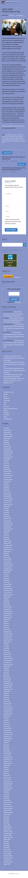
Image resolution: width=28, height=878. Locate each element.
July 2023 (6, 483)
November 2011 (8, 759)
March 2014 (7, 701)
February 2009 (7, 827)
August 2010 (7, 790)
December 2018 (8, 588)
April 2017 (6, 627)
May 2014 (6, 697)
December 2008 (8, 831)
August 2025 (7, 438)
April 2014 (6, 699)
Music (5, 402)
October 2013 (7, 712)
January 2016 (7, 656)
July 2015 (6, 668)
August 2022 (7, 506)
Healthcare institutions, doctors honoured (13, 126)
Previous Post (7, 152)
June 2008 (6, 843)
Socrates (17, 873)
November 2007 (8, 858)
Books (5, 396)
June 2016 (6, 646)
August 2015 (7, 666)
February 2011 (7, 777)
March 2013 (7, 726)
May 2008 (6, 845)
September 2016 (8, 640)
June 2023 (6, 485)
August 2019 (7, 572)
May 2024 (6, 465)
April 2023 (6, 490)
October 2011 (7, 761)
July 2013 (6, 718)
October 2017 (7, 615)
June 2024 (6, 463)
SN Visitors (7, 414)
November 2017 (8, 613)
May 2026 (6, 428)
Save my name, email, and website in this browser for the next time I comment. (13, 221)
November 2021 (8, 525)
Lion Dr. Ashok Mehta (14, 138)
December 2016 (8, 633)
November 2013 (8, 710)
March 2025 (7, 444)
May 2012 (6, 747)
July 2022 (6, 508)
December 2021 (8, 522)
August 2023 (7, 481)
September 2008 (8, 837)
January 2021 (7, 543)
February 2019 (7, 584)
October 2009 (7, 810)
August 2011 (7, 765)
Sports (5, 417)
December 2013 (8, 707)
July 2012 (6, 742)
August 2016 (7, 642)
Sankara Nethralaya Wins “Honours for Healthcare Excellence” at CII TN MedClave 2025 (14, 380)
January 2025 (7, 448)
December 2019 (8, 564)
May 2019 (6, 578)
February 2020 (7, 559)
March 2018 (7, 605)
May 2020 (6, 555)
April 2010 (6, 798)
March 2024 (7, 469)
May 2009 (6, 821)
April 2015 (6, 675)
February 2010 (7, 802)
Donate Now (17, 277)
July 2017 (6, 621)
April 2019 (6, 580)
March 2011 (7, 775)
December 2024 (8, 450)
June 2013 (6, 720)
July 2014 (6, 693)
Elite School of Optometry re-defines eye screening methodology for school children (13, 314)
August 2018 (7, 596)
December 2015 (8, 658)
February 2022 (7, 518)
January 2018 (7, 609)
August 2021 (7, 531)
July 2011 (6, 767)
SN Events (11, 15)
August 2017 (7, 619)
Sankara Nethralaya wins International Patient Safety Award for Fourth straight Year (14, 364)
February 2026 (7, 430)
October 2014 (7, 687)
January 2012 (7, 755)
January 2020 (7, 562)
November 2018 (8, 590)
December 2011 (8, 757)
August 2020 (7, 551)
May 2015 (6, 673)
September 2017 (8, 617)
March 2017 (7, 629)
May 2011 (6, 771)
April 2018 (6, 603)
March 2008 (7, 849)
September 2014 (8, 689)
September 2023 (8, 479)
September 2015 (8, 664)
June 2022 (6, 510)
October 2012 (7, 736)
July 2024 (6, 461)
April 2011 (6, 773)
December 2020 (8, 545)
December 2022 (8, 498)
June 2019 (6, 576)
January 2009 (7, 829)
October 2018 (7, 592)
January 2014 (7, 705)
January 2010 (7, 804)
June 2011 (6, 769)
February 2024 (7, 471)
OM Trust (6, 406)
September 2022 (8, 504)
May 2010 (6, 796)
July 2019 (6, 574)
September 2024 (8, 457)
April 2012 (6, 749)
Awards (6, 394)
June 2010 (6, 794)
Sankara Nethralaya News (10, 408)
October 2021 (7, 527)
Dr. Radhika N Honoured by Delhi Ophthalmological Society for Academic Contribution (14, 358)
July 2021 (6, 533)
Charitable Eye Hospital (11, 134)
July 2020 (6, 553)
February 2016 (7, 654)
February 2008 (7, 851)
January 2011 (7, 779)
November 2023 (8, 475)
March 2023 (7, 492)
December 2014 (8, 683)
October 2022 (7, 502)
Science (6, 410)
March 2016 (7, 652)
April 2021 (6, 537)
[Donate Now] (10, 266)
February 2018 (7, 607)
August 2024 (7, 459)
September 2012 (8, 738)
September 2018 (8, 594)
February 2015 (7, 679)
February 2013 (7, 728)
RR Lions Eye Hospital (15, 139)
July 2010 (6, 792)
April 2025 (6, 442)
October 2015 (7, 662)
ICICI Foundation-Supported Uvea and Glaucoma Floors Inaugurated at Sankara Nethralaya (14, 370)
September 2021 (8, 529)
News (5, 404)
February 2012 (7, 753)
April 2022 (6, 514)
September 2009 (8, 812)
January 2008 (7, 853)
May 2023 (6, 487)
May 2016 (6, 648)
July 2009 (6, 816)
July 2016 (6, 644)
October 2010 (7, 786)
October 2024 (7, 455)
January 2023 (7, 496)
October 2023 (7, 477)
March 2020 (7, 557)
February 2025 (7, 446)
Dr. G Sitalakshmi (11, 136)
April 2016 (6, 650)
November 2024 (8, 453)
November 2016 (8, 636)
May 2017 (6, 625)
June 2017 (6, 623)
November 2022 (8, 500)
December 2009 (8, 806)
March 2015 (7, 677)
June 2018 (6, 601)
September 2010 (8, 788)
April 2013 (6, 724)
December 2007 (8, 855)
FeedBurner (17, 302)
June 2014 (6, 695)
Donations (6, 398)
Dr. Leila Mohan (19, 136)
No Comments (19, 15)
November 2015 (8, 660)
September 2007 (8, 862)
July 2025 (6, 440)
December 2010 (8, 781)
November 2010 (8, 784)
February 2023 (7, 494)
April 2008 (6, 847)
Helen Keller (5, 138)
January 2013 (7, 730)
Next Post (21, 164)
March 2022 (7, 516)
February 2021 (7, 541)
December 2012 (8, 732)
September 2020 (8, 549)
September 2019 (8, 570)
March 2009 (7, 825)
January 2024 (7, 473)
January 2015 (7, 681)
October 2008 (7, 835)
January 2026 (7, 432)
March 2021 (7, 539)
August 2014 (7, 691)
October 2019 (7, 568)
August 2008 (7, 839)
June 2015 (6, 670)
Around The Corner (9, 392)
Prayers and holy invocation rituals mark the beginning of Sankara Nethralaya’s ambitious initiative (14, 320)
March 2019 (7, 582)
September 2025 (8, 436)
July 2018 (6, 599)
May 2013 (6, 722)
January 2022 (7, 520)
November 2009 (8, 808)
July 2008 (6, 841)
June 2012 (6, 744)
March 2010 (7, 800)
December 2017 (8, 611)
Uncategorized (8, 419)
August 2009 (7, 814)
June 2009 (6, 818)
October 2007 (7, 860)
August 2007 (7, 864)
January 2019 (7, 586)
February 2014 (7, 703)
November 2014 (8, 685)
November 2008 (8, 833)
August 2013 (7, 716)
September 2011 (8, 763)
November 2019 (8, 566)
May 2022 (6, 512)
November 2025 (8, 434)
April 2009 (6, 823)
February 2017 (7, 631)
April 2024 (6, 467)
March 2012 (7, 751)
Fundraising (7, 400)
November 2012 (8, 734)
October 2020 (7, 547)
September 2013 (8, 714)
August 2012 (7, 740)
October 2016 (7, 638)
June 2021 (6, 535)
